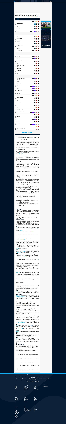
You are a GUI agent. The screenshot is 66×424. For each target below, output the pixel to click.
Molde (34, 401)
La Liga (25, 398)
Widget (16, 418)
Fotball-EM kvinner (26, 402)
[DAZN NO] (35, 109)
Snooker (16, 397)
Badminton (16, 398)
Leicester (35, 391)
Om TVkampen (17, 417)
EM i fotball (25, 390)
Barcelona (35, 407)
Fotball (15, 385)
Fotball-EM (17, 338)
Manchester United (36, 389)
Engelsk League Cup (26, 385)
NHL (24, 400)
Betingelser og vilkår (45, 386)
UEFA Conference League (27, 410)
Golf (15, 396)
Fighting (16, 400)
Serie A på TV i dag (24, 256)
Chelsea (17, 241)
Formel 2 (25, 407)
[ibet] (38, 21)
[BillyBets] (36, 21)
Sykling (16, 402)
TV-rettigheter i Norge (18, 419)
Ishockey (16, 386)
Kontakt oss (16, 416)
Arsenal (34, 385)
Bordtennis (16, 399)
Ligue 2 (17, 291)
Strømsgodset (35, 399)
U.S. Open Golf (26, 409)
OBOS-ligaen (20, 230)
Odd (22, 328)
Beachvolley (16, 407)
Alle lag (34, 412)
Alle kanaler (16, 413)
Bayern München (23, 251)
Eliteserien (17, 227)
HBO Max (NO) (17, 412)
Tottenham (35, 390)
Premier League (27, 16)
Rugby (15, 391)
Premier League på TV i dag (23, 239)
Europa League (35, 16)
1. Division (25, 396)
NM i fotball (17, 325)
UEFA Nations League (27, 391)
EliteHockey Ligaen (26, 401)
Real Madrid (17, 248)
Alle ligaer (25, 411)
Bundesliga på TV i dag (18, 252)
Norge (34, 410)
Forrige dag (25, 132)
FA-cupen (25, 386)
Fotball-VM (17, 334)
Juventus (35, 396)
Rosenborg (19, 328)
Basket (15, 389)
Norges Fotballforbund (31, 325)
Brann (34, 402)
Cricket (16, 387)
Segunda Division (18, 272)
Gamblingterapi (45, 384)
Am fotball (16, 388)
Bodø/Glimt (35, 400)
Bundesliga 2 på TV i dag (21, 281)
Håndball (16, 390)
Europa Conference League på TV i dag (20, 322)
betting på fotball (21, 153)
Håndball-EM (26, 408)
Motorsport (16, 401)
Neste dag (29, 132)
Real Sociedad (35, 409)
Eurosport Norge (17, 411)
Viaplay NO (16, 410)
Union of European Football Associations (20, 296)
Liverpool (35, 387)
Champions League (31, 16)
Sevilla (16, 310)
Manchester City (24, 304)
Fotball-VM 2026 (26, 399)
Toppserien (32, 234)
